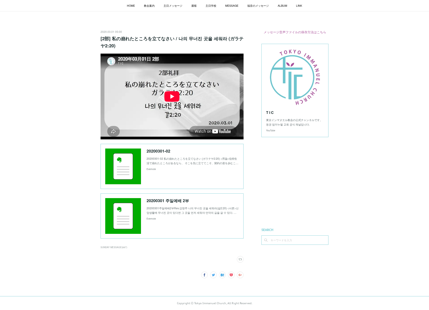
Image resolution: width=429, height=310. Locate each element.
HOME (131, 5)
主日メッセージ (173, 5)
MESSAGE (231, 5)
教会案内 (149, 5)
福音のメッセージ (258, 5)
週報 (194, 5)
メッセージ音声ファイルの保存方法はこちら (295, 32)
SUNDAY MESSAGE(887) (114, 247)
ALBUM (282, 5)
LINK (299, 5)
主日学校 (211, 5)
